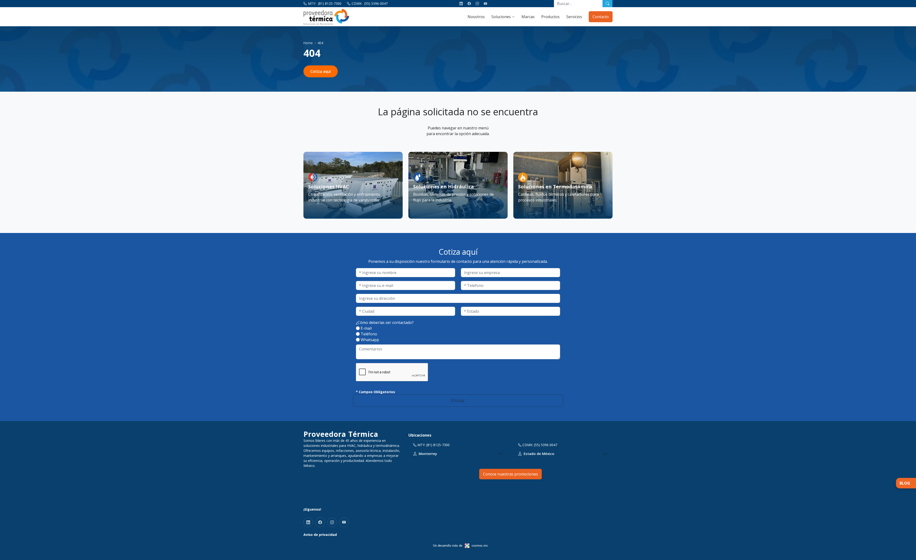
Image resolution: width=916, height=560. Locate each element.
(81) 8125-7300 (329, 3)
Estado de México (539, 453)
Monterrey (428, 453)
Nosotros (476, 16)
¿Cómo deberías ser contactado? (385, 322)
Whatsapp (370, 339)
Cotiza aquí (320, 71)
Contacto (601, 16)
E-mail (366, 328)
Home (308, 43)
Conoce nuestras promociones (510, 474)
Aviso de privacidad (320, 534)
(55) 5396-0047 (376, 3)
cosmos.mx (480, 545)
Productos (550, 16)
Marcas (528, 16)
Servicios (574, 16)
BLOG (905, 483)
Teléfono (369, 334)
